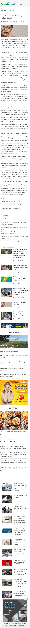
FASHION (11, 11)
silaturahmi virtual (6, 208)
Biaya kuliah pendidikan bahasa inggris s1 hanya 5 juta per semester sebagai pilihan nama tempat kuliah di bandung (21, 487)
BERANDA (4, 11)
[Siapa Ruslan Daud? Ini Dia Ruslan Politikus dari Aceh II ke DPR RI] (7, 562)
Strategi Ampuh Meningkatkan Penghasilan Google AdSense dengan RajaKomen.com (20, 279)
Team (24, 22)
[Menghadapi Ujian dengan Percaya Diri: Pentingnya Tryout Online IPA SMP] (6, 315)
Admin (16, 283)
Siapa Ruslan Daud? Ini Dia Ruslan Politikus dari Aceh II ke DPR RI (20, 562)
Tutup (26, 598)
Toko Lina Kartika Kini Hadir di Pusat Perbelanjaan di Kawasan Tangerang (14, 223)
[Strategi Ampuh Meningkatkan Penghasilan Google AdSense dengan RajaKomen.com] (6, 279)
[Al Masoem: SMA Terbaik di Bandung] (7, 499)
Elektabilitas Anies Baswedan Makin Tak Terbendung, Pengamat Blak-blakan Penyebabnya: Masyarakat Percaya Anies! (20, 253)
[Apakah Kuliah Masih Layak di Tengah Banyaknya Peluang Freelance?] (7, 553)
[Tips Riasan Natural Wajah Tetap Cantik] (6, 304)
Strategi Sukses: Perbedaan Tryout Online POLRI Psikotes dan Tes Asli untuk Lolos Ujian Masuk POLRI (20, 583)
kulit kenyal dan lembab (16, 205)
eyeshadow (5, 205)
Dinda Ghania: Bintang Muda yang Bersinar (12, 241)
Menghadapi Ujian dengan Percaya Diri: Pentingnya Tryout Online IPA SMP (19, 314)
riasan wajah (16, 208)
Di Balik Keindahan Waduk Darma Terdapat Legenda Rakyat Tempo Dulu (11, 346)
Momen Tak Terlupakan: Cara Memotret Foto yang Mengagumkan (14, 237)
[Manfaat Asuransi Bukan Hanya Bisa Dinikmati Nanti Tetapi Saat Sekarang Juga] (7, 530)
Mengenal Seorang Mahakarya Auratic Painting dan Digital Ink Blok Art (13, 232)
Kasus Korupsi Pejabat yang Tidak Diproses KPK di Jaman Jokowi (20, 267)
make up (16, 201)
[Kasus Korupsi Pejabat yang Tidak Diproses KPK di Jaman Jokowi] (6, 267)
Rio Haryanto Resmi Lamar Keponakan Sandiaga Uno (13, 219)
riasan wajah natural (7, 201)
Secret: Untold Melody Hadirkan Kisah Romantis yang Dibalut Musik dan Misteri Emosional (14, 228)
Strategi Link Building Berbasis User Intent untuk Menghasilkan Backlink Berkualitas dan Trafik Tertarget (21, 520)
